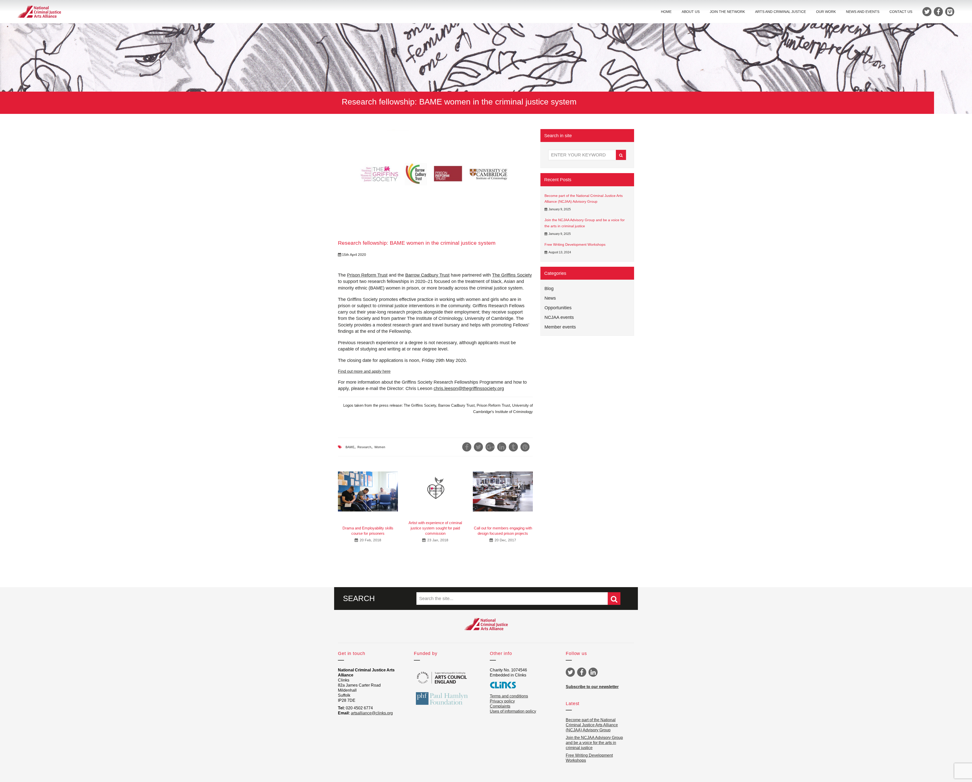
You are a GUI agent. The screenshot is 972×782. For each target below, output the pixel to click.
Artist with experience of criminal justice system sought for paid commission (435, 528)
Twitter (570, 672)
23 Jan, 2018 (437, 540)
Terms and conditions (509, 696)
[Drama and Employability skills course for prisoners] (368, 491)
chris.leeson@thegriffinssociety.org (469, 388)
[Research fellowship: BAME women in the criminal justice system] (435, 177)
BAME (350, 447)
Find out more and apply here (364, 371)
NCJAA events (559, 317)
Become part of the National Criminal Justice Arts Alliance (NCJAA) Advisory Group (583, 199)
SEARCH (359, 598)
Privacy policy (502, 701)
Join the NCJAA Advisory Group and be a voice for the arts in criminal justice (584, 223)
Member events (560, 327)
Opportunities (558, 307)
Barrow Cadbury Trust (427, 275)
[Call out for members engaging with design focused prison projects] (503, 491)
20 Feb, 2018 (370, 540)
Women (379, 447)
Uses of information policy (513, 711)
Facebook (581, 672)
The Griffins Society (512, 275)
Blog (549, 288)
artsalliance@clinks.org (372, 713)
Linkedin (593, 672)
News (550, 298)
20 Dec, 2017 (505, 540)
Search (621, 155)
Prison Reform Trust (367, 275)
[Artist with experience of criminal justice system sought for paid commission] (435, 488)
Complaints (500, 706)
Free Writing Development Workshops (574, 244)
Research (364, 447)
